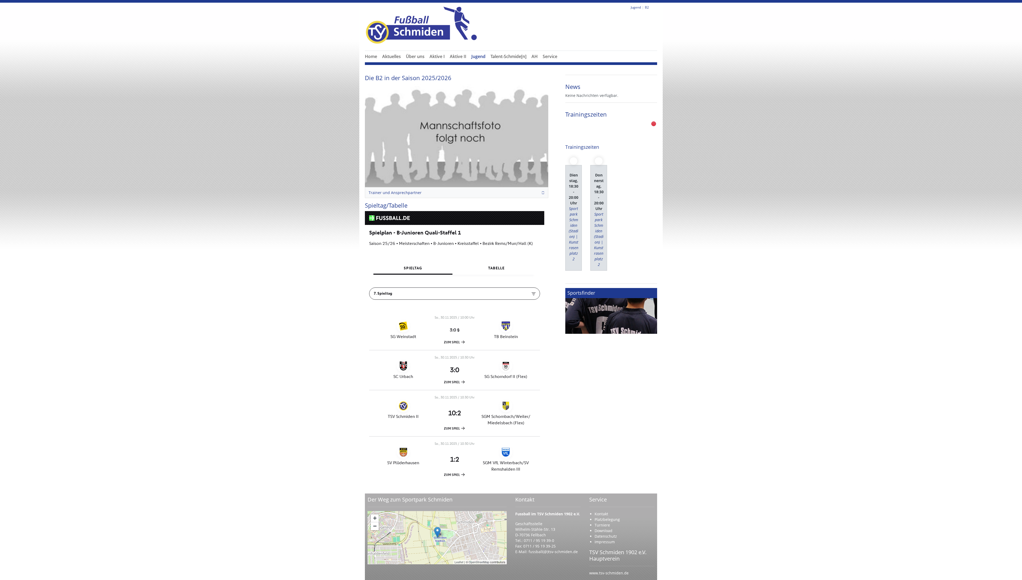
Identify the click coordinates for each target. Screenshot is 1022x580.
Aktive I (437, 56)
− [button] (375, 526)
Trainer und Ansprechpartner (395, 192)
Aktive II (458, 56)
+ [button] (375, 518)
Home (371, 56)
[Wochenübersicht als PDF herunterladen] (653, 123)
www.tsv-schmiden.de (609, 572)
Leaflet (459, 562)
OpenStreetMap (479, 562)
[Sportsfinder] (611, 311)
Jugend (478, 56)
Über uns (415, 56)
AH (534, 56)
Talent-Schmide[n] (508, 56)
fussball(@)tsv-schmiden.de (553, 551)
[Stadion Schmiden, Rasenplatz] (437, 532)
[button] (415, 63)
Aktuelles (391, 56)
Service (550, 56)
